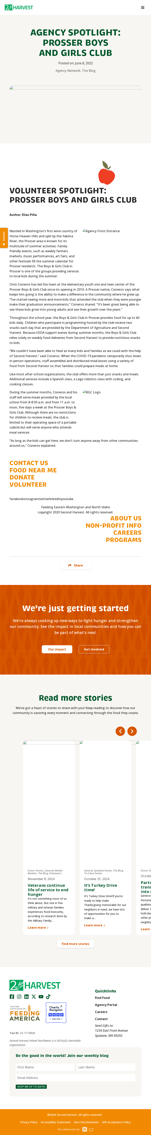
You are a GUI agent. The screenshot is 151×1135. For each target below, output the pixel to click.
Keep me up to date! (31, 1086)
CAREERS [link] (127, 532)
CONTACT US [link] (28, 463)
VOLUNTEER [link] (28, 484)
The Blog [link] (89, 70)
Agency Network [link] (68, 70)
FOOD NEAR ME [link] (33, 470)
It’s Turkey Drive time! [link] (44, 887)
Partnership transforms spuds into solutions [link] (102, 887)
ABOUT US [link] (126, 518)
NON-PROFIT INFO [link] (114, 525)
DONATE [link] (22, 477)
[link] (19, 7)
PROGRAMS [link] (124, 540)
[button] (19, 7)
